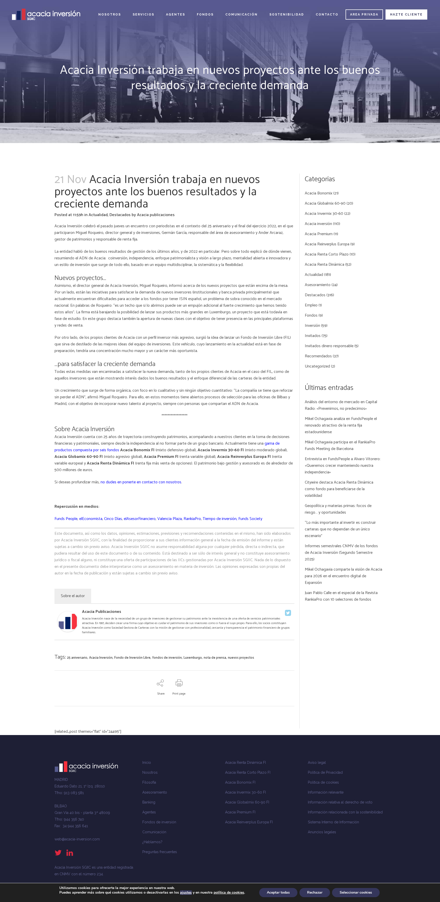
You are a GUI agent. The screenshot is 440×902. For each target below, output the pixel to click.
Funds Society (250, 518)
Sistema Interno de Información (333, 822)
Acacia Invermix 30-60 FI (245, 792)
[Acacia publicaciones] (68, 630)
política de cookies (229, 892)
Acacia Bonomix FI (240, 782)
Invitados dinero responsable (329, 346)
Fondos (311, 315)
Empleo (311, 305)
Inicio (146, 762)
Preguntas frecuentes (159, 852)
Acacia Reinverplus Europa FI (249, 822)
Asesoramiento (318, 284)
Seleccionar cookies (356, 892)
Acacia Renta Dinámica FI (245, 762)
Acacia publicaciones (156, 215)
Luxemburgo (193, 657)
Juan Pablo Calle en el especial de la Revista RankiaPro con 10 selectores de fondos (341, 596)
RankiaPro (192, 518)
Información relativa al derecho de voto (340, 802)
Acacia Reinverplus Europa (327, 244)
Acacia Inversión (101, 657)
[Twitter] (288, 613)
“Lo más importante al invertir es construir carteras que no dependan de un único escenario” (340, 529)
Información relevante (325, 792)
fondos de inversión (167, 657)
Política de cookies (323, 782)
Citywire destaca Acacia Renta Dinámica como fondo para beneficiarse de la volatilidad (339, 489)
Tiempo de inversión (220, 518)
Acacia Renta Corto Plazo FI (247, 772)
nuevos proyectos (241, 657)
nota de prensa (215, 657)
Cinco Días (113, 518)
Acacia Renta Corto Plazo (327, 254)
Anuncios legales (322, 832)
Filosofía (149, 782)
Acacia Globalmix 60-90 (325, 203)
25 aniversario (77, 657)
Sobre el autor (73, 596)
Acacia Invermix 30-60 (324, 213)
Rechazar (314, 892)
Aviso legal (317, 762)
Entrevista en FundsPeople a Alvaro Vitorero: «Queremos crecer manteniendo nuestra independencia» (342, 466)
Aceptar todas (278, 892)
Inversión (312, 325)
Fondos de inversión (159, 822)
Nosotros (150, 772)
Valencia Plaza (169, 518)
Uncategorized (317, 366)
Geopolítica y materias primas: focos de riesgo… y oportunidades (338, 509)
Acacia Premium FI (240, 812)
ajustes (186, 892)
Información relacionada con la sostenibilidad (345, 812)
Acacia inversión (318, 223)
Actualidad (98, 215)
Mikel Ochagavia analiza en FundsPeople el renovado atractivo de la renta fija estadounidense (341, 425)
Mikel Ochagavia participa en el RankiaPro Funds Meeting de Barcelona (340, 445)
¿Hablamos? (152, 842)
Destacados (120, 215)
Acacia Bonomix (318, 193)
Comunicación (154, 832)
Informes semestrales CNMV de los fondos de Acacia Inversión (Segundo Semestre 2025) (341, 553)
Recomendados (318, 356)
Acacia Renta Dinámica (324, 264)
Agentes (149, 812)
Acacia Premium (319, 234)
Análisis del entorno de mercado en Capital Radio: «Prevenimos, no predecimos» (341, 405)
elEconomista (90, 518)
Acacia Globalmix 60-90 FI (247, 802)
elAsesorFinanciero (140, 518)
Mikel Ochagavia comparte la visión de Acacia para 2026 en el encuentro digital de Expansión (343, 576)
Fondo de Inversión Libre (261, 337)
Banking (148, 802)
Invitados (313, 335)
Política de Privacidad (325, 772)
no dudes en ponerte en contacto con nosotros (141, 482)
